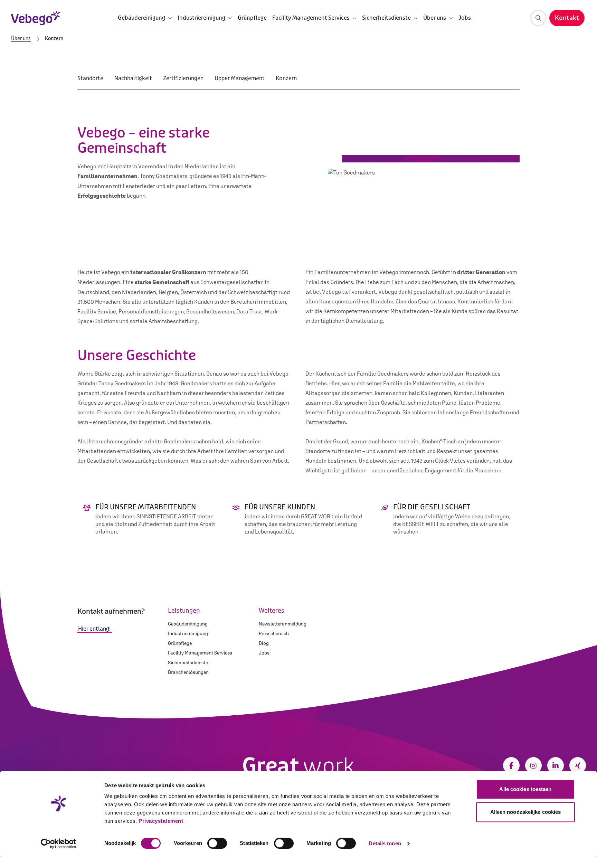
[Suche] (538, 18)
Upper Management (240, 78)
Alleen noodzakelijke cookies (525, 812)
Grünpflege (252, 17)
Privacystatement (161, 821)
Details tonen (385, 843)
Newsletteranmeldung (282, 624)
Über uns (21, 38)
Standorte (90, 78)
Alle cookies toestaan (525, 789)
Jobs (464, 17)
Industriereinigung (188, 633)
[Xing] (577, 765)
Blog (264, 643)
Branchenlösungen (188, 672)
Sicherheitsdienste (188, 662)
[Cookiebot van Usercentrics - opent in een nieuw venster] (58, 843)
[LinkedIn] (555, 765)
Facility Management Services (200, 653)
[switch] (217, 843)
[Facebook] (511, 765)
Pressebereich (274, 633)
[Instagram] (533, 765)
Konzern (286, 78)
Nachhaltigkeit (133, 78)
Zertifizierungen (183, 78)
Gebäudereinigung (188, 624)
